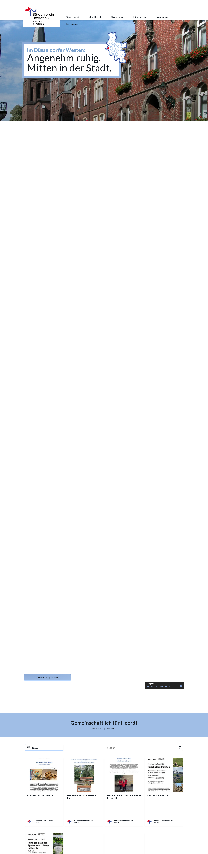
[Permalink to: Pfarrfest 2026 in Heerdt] (44, 775)
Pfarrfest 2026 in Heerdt (40, 795)
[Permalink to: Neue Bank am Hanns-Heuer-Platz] (84, 775)
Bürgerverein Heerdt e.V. (44, 820)
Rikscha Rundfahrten (158, 795)
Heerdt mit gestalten (47, 677)
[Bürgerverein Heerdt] (40, 15)
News (35, 747)
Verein (36, 822)
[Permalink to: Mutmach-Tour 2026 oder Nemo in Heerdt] (124, 775)
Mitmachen (97, 728)
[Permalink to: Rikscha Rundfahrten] (164, 775)
